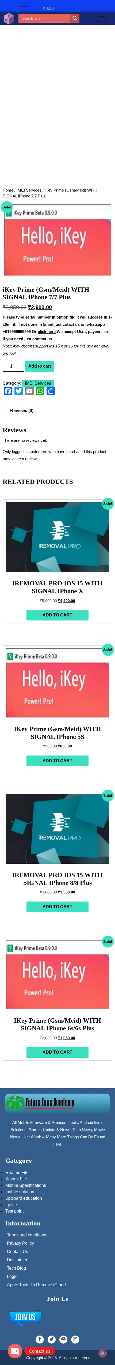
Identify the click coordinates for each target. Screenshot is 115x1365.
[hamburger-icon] (23, 6)
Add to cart (39, 366)
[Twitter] (52, 1340)
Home (8, 190)
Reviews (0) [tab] (21, 410)
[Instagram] (75, 1340)
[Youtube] (63, 1340)
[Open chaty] (15, 1351)
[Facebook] (40, 1340)
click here (47, 331)
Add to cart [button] (57, 615)
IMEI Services (29, 190)
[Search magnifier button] (74, 18)
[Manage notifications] (102, 1353)
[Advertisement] (57, 125)
